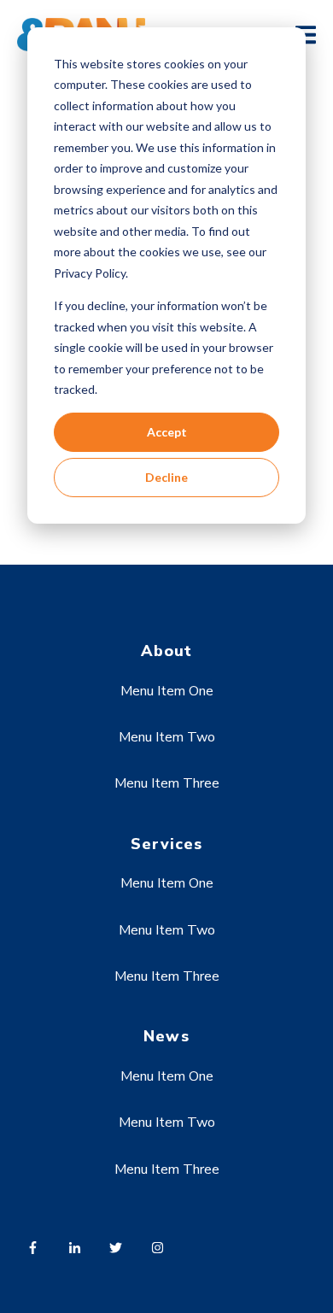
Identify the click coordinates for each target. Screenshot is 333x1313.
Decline (166, 477)
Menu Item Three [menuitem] (166, 783)
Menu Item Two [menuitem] (167, 737)
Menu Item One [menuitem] (166, 691)
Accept (167, 432)
